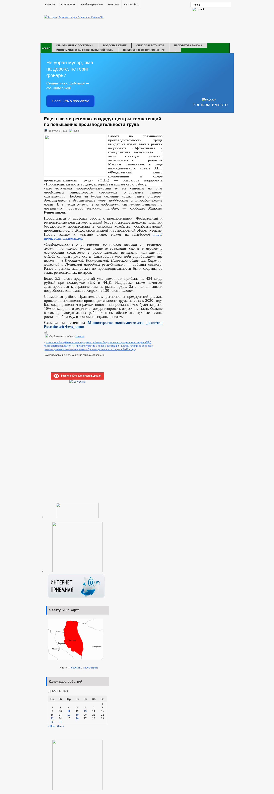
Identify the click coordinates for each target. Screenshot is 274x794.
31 (60, 722)
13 (85, 711)
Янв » (60, 726)
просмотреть (90, 667)
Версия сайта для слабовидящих (80, 375)
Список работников (150, 45)
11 (69, 711)
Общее (46, 48)
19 (77, 714)
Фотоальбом (67, 4)
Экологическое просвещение (144, 50)
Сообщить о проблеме (70, 101)
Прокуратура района (188, 45)
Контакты (113, 4)
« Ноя (51, 726)
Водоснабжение (115, 45)
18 (68, 714)
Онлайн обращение (91, 4)
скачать (76, 667)
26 (77, 718)
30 (52, 722)
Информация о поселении (74, 45)
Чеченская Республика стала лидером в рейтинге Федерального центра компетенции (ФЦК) (98, 342)
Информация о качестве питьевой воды (84, 50)
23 (52, 718)
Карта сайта (131, 4)
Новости (50, 4)
